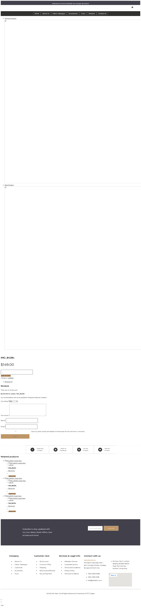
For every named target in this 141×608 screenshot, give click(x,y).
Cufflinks (10, 378)
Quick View (18, 461)
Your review (5, 415)
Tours (83, 13)
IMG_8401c (12, 468)
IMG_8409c (12, 485)
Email (3, 427)
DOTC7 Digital (89, 593)
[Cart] (132, 8)
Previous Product (10, 18)
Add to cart (5, 375)
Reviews (92, 13)
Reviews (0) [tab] (8, 382)
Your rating (5, 401)
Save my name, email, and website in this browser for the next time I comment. (58, 431)
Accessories (73, 13)
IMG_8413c (12, 503)
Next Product (9, 185)
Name (3, 420)
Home (37, 13)
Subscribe (111, 528)
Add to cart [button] (12, 476)
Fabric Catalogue (59, 13)
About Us (45, 13)
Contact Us (102, 13)
